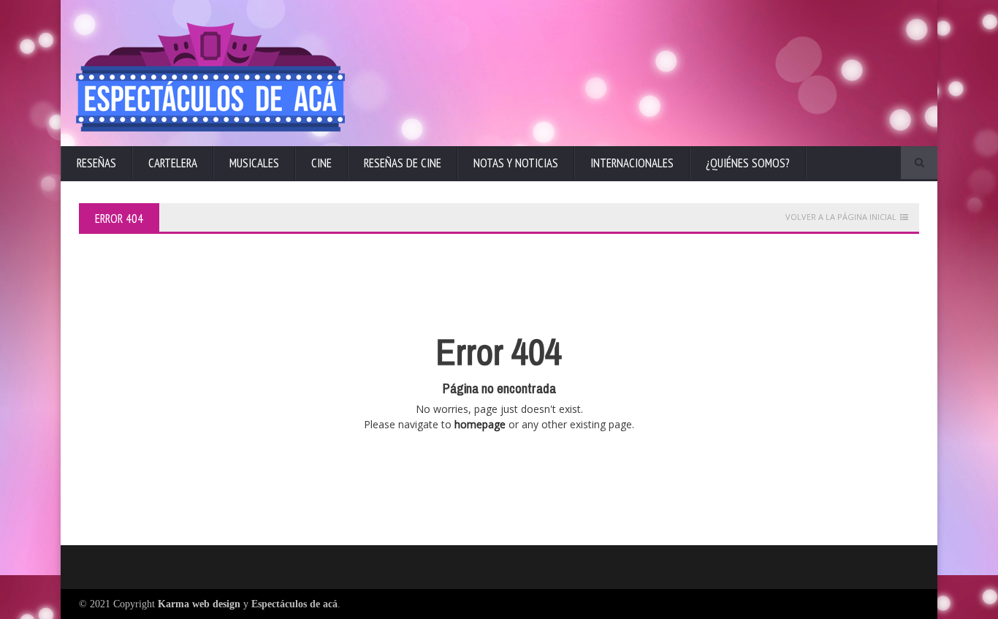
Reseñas (96, 163)
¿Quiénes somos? (748, 163)
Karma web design (199, 604)
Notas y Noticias (515, 163)
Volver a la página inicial (840, 217)
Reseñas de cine (402, 163)
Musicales (254, 163)
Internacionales (632, 163)
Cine (321, 163)
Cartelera (172, 163)
